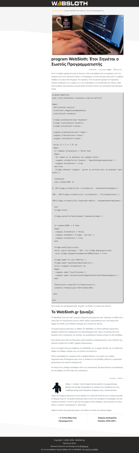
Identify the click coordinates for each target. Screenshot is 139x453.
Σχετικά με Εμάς (69, 443)
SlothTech (120, 378)
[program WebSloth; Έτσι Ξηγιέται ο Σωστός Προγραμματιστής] (87, 35)
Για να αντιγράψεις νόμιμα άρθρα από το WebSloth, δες (69, 449)
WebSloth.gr (69, 3)
